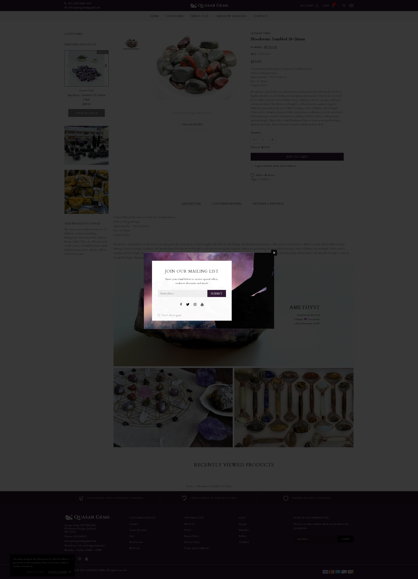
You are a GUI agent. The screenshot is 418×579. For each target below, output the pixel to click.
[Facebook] (181, 304)
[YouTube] (202, 304)
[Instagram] (195, 304)
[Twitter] (187, 304)
